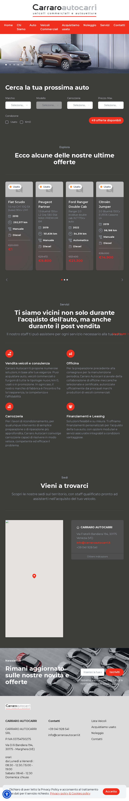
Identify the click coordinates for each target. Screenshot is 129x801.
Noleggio (89, 25)
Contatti (119, 25)
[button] (34, 576)
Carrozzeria (73, 98)
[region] (64, 231)
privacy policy (111, 683)
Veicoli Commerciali (49, 27)
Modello (41, 98)
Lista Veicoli (98, 721)
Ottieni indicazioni (97, 556)
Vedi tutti (120, 334)
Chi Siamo (21, 27)
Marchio (10, 98)
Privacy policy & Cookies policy (70, 793)
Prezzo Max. (105, 98)
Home (8, 25)
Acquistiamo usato (70, 27)
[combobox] (18, 105)
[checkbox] (6, 122)
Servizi (105, 25)
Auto (33, 25)
